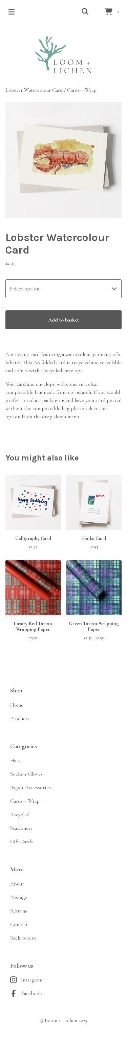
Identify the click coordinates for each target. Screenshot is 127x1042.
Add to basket (63, 319)
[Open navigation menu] (11, 12)
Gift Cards (21, 841)
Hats (15, 760)
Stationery (21, 828)
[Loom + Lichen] (63, 54)
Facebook (31, 993)
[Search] (85, 11)
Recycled (19, 814)
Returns (18, 910)
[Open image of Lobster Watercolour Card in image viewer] (63, 160)
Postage (18, 897)
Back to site (23, 937)
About (17, 883)
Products (19, 718)
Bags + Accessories (30, 787)
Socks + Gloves (26, 774)
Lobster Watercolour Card (34, 90)
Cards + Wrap (82, 90)
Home (16, 705)
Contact (19, 924)
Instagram (31, 979)
